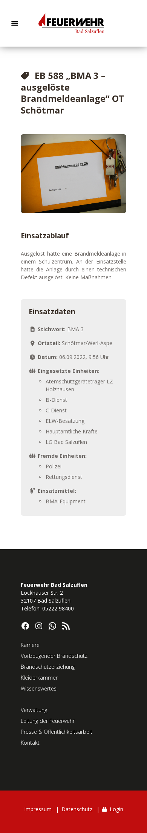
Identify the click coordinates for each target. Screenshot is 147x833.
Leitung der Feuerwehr (48, 720)
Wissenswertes (39, 688)
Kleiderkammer (39, 677)
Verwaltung (34, 709)
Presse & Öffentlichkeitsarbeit (56, 731)
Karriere (30, 644)
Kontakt (30, 742)
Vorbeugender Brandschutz (54, 655)
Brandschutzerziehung (48, 666)
